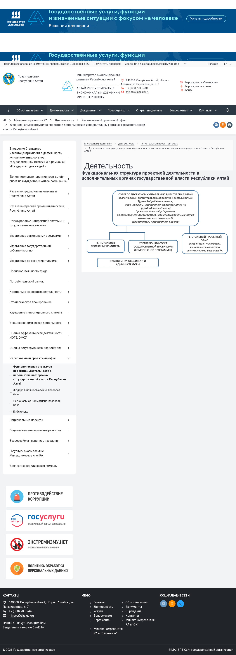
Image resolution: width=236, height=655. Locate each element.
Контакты (132, 615)
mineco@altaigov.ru (137, 91)
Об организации (137, 602)
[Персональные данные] (39, 568)
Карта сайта (102, 620)
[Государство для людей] (118, 30)
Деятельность (103, 607)
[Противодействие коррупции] (39, 496)
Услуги (98, 611)
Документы (134, 607)
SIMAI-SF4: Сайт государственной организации (201, 649)
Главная (99, 602)
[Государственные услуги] (39, 520)
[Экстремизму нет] (39, 544)
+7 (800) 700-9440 (137, 88)
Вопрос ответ (103, 615)
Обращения (133, 611)
